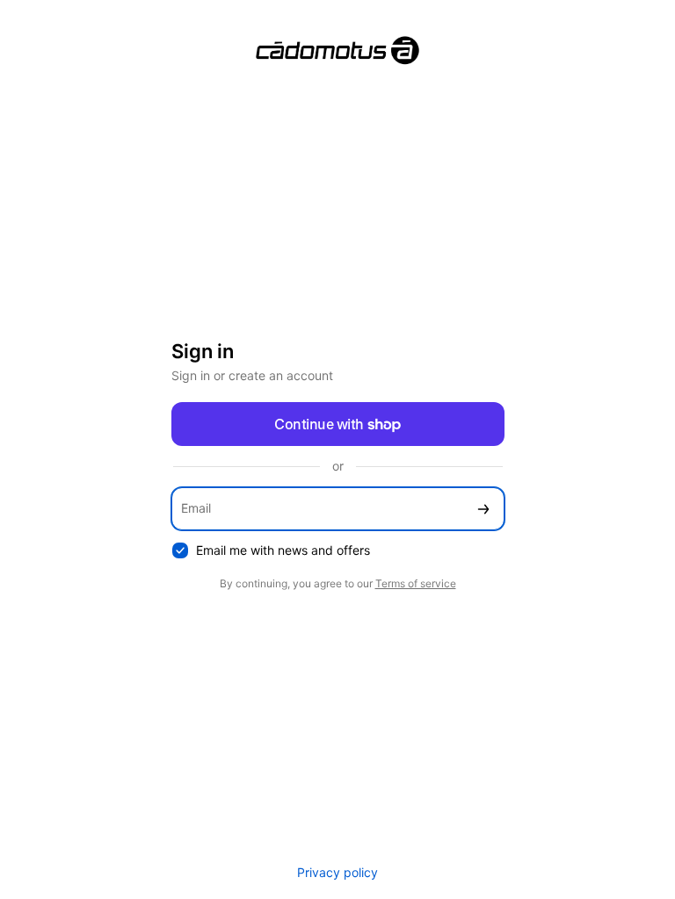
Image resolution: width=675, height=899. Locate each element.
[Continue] (483, 508)
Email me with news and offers (283, 550)
